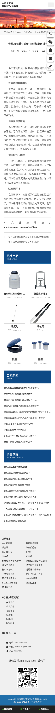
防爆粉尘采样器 (33, 569)
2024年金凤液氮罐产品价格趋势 (18, 442)
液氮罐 (5, 547)
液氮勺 (14, 326)
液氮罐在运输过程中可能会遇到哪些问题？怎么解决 (27, 515)
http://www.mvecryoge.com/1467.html (20, 227)
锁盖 (14, 359)
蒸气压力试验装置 (34, 565)
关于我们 (10, 602)
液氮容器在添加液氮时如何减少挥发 (20, 497)
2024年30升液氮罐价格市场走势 (18, 394)
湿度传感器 (31, 547)
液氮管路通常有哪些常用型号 (17, 473)
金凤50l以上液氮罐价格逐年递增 (18, 424)
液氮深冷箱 (31, 583)
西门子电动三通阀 (34, 574)
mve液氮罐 (7, 543)
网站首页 (8, 709)
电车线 (29, 556)
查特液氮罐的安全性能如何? (26, 242)
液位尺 (40, 326)
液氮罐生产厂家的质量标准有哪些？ (20, 436)
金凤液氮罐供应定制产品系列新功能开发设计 (24, 418)
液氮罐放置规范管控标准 (15, 521)
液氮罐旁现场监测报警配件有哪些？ (20, 491)
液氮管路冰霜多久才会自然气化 (18, 479)
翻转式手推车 (40, 294)
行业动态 (28, 32)
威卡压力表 (7, 587)
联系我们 (10, 615)
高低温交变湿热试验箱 (36, 561)
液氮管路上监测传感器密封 (16, 467)
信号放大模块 (8, 565)
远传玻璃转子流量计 (11, 561)
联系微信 (45, 709)
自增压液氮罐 (32, 543)
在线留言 (10, 611)
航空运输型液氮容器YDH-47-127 (14, 294)
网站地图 (10, 623)
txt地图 (9, 619)
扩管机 (29, 552)
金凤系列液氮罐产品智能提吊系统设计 (21, 406)
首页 (19, 32)
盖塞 (40, 359)
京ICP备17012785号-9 (32, 702)
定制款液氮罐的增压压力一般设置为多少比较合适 (26, 503)
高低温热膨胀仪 (9, 578)
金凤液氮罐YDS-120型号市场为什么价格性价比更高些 (28, 412)
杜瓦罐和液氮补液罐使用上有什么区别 (21, 509)
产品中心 (26, 709)
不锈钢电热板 (8, 574)
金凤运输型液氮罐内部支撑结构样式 (20, 400)
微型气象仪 (7, 569)
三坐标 (5, 556)
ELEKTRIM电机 (9, 583)
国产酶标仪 (7, 552)
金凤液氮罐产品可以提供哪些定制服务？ (31, 237)
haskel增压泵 (31, 578)
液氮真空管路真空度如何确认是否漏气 (21, 388)
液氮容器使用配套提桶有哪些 (17, 485)
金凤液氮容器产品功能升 (15, 430)
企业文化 (10, 606)
